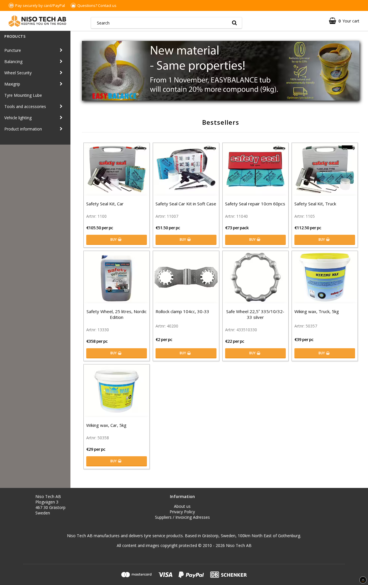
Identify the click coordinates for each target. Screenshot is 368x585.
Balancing (13, 61)
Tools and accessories (25, 106)
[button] (344, 21)
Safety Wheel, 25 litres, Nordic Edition (117, 314)
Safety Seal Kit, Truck (315, 204)
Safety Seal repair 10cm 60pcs (255, 204)
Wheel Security (18, 72)
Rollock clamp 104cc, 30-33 (182, 311)
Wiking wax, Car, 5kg (106, 425)
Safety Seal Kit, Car (105, 204)
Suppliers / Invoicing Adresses (182, 517)
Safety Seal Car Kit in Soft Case (186, 204)
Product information (23, 129)
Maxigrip (12, 84)
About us (182, 506)
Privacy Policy (182, 511)
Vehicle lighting (18, 117)
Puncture (12, 50)
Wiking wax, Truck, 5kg (316, 311)
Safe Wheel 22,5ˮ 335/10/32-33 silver (255, 314)
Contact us (107, 5)
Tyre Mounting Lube (23, 95)
